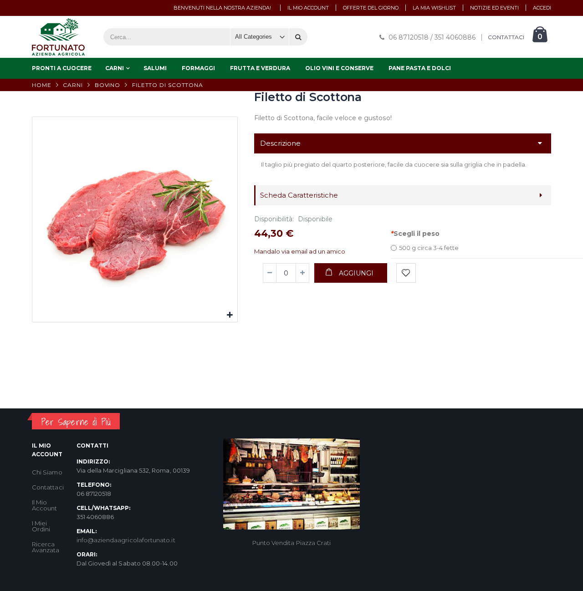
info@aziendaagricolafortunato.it (126, 540)
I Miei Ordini (41, 526)
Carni (114, 68)
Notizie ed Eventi (494, 8)
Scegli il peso (415, 233)
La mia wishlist (434, 8)
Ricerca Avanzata (46, 547)
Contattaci (48, 487)
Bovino (107, 85)
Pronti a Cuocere (62, 68)
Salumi (155, 68)
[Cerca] (298, 37)
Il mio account (308, 8)
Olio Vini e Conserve (339, 68)
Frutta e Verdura (260, 68)
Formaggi (198, 68)
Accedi (542, 8)
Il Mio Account (44, 505)
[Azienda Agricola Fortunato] (58, 37)
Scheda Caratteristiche (299, 195)
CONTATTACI (506, 37)
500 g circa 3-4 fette (429, 247)
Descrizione (280, 143)
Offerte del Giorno (371, 8)
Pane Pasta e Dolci (420, 68)
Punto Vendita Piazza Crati (291, 542)
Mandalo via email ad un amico (299, 251)
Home (41, 85)
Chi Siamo (47, 472)
